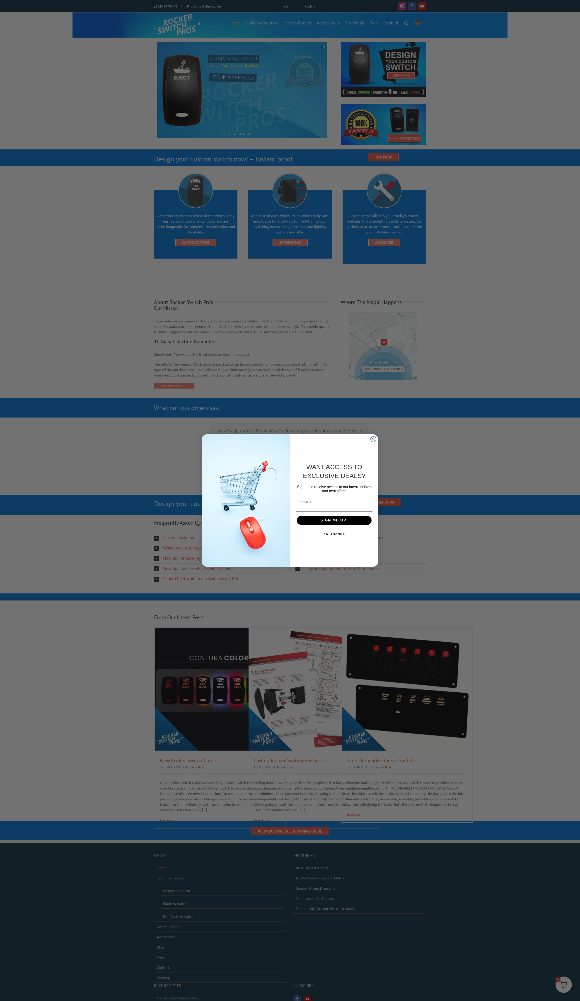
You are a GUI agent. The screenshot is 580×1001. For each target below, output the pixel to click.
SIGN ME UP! (334, 520)
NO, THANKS (334, 533)
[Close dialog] (373, 439)
